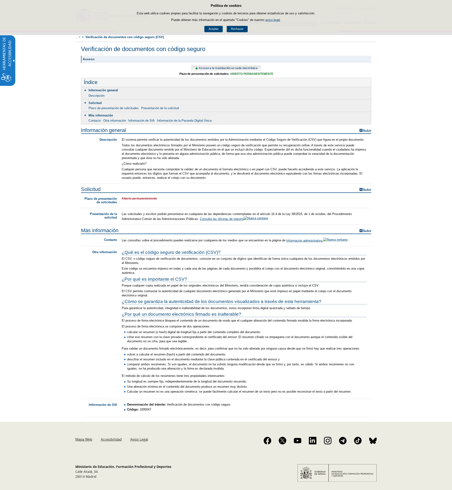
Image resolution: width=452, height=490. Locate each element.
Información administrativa (304, 240)
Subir (367, 130)
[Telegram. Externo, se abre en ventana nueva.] (343, 440)
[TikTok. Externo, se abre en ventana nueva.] (358, 440)
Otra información (114, 120)
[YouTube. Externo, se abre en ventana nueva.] (297, 440)
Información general (103, 90)
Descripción (97, 95)
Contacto (95, 120)
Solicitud (95, 103)
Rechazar (237, 29)
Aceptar (213, 29)
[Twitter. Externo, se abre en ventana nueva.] (282, 440)
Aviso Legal (139, 439)
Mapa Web (83, 439)
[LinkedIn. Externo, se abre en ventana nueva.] (312, 440)
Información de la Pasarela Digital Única (184, 120)
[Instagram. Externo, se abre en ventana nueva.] (327, 440)
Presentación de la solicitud (160, 108)
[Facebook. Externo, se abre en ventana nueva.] (267, 440)
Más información (101, 115)
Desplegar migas (78, 37)
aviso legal (272, 20)
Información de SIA (141, 120)
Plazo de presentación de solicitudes (114, 108)
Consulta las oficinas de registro (222, 219)
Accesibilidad (111, 439)
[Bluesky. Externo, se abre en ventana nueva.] (373, 440)
